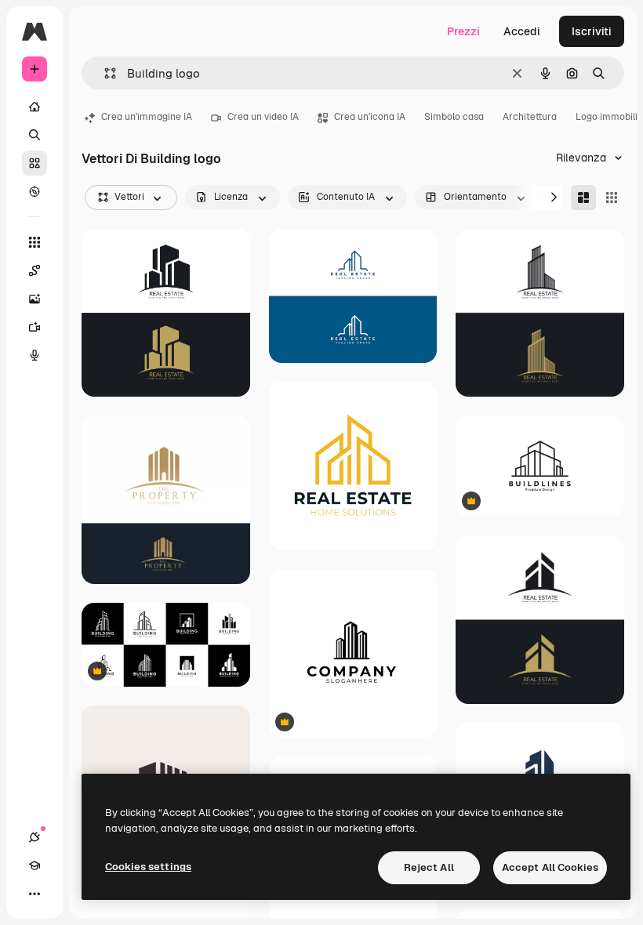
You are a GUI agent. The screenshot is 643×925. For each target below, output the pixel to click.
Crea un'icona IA (369, 117)
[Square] (611, 197)
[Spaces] (34, 270)
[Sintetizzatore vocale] (34, 355)
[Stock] (34, 163)
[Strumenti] (34, 242)
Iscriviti (592, 31)
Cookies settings (148, 866)
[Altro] (34, 893)
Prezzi (463, 31)
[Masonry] (583, 197)
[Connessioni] (34, 837)
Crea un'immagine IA (146, 117)
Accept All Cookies (550, 867)
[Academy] (34, 865)
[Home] (34, 106)
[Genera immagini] (34, 298)
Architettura (530, 117)
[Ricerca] (34, 134)
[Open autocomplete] (103, 73)
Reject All (429, 867)
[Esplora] (34, 191)
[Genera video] (34, 326)
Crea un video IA (263, 117)
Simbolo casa (454, 117)
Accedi (521, 31)
